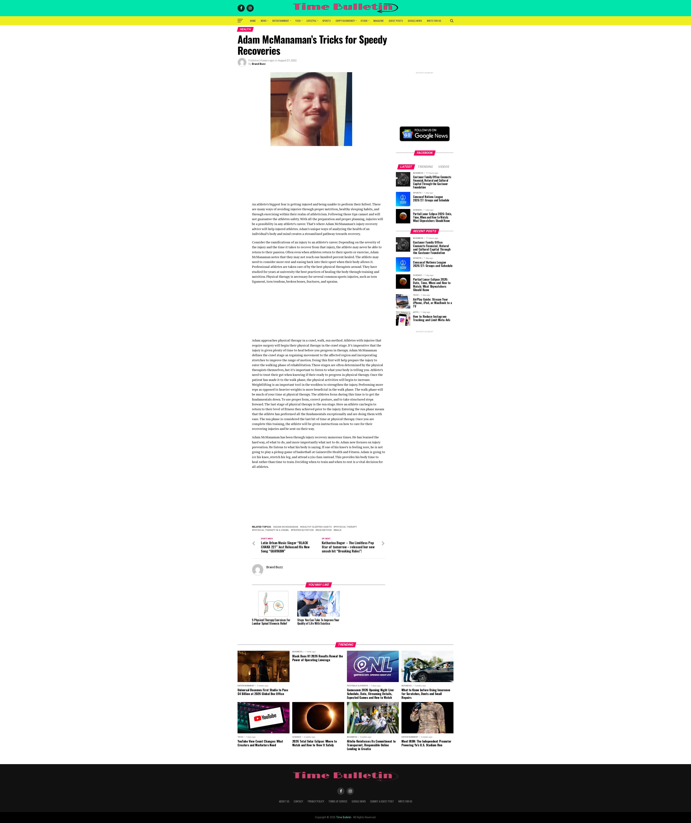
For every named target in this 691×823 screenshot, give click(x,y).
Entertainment (280, 21)
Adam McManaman (286, 527)
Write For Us (434, 21)
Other (364, 21)
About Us (284, 801)
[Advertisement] (318, 176)
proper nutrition (303, 530)
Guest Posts (396, 21)
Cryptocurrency (345, 21)
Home (253, 21)
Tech (298, 21)
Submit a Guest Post (382, 801)
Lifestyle (311, 21)
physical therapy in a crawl (271, 530)
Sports (326, 21)
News (263, 21)
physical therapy (346, 527)
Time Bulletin (343, 817)
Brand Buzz (259, 63)
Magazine (378, 21)
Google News (415, 21)
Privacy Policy (316, 801)
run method (324, 530)
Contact (298, 801)
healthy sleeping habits (316, 527)
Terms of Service (337, 801)
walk (338, 530)
